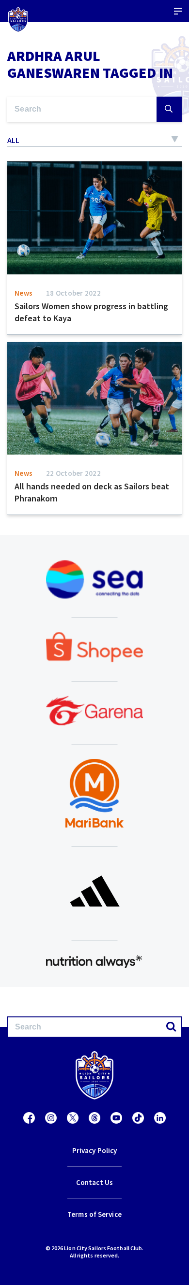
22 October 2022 (73, 473)
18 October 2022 (73, 293)
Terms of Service (94, 1214)
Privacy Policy (94, 1150)
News (23, 293)
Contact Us (94, 1182)
